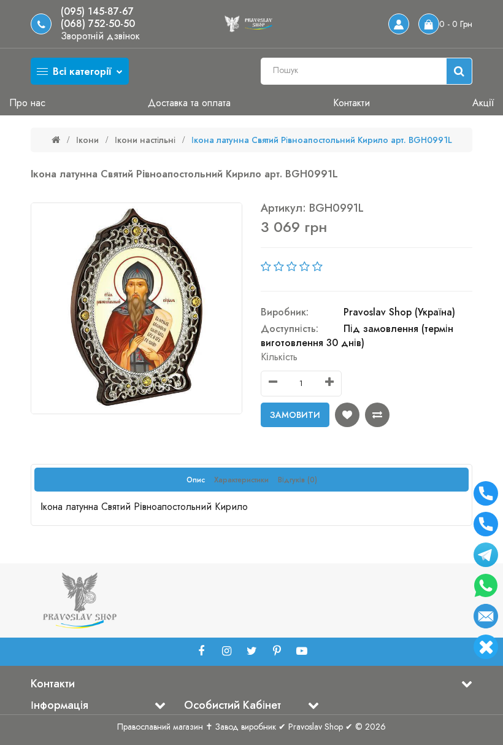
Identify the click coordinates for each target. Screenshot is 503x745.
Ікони (87, 140)
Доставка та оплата (189, 103)
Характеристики (241, 479)
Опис (195, 479)
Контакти (351, 103)
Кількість (279, 357)
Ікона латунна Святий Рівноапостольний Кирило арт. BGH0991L (321, 140)
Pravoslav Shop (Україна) (399, 312)
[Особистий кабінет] (398, 24)
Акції (483, 103)
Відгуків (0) (297, 479)
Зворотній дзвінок (100, 36)
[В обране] (347, 415)
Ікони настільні (145, 140)
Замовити (295, 415)
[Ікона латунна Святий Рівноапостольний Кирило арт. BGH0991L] (136, 308)
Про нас (27, 103)
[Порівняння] (377, 415)
